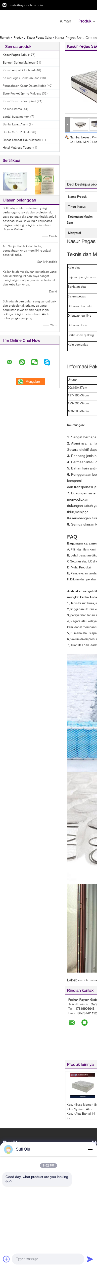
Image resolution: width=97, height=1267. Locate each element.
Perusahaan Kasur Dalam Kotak (24, 86)
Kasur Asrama (12, 109)
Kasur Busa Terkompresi (19, 101)
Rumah (64, 20)
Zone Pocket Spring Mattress (22, 93)
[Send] (90, 1259)
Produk (85, 20)
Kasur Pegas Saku (39, 37)
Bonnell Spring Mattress (19, 62)
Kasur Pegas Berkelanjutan (21, 78)
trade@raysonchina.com (26, 5)
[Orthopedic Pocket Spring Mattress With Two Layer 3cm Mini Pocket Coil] (80, 124)
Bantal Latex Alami (15, 124)
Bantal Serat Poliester (17, 132)
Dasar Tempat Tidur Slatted (21, 140)
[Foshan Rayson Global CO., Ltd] (27, 19)
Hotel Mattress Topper (18, 147)
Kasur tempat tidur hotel (19, 70)
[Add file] (6, 1259)
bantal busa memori (16, 116)
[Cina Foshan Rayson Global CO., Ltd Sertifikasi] (15, 180)
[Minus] (90, 1149)
